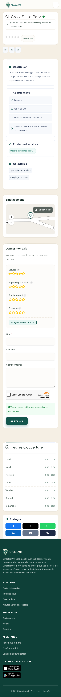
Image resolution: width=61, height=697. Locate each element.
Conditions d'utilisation (14, 653)
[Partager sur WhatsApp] (48, 526)
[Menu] (56, 5)
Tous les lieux (9, 593)
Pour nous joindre (12, 642)
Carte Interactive (11, 588)
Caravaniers (9, 599)
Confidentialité (10, 648)
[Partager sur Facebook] (13, 526)
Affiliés (6, 623)
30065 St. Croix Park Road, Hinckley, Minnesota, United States (31, 24)
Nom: (9, 334)
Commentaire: (14, 364)
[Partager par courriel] (30, 533)
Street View (44, 210)
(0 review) (28, 38)
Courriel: (11, 349)
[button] (11, 217)
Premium (7, 629)
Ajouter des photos (24, 322)
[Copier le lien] (48, 533)
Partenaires (9, 618)
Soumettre (17, 421)
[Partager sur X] (30, 526)
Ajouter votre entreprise (15, 604)
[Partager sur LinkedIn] (13, 533)
